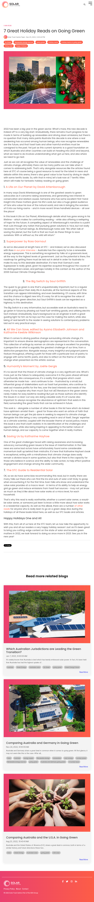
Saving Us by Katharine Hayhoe (28, 436)
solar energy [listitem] (68, 758)
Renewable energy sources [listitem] (16, 762)
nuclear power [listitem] (81, 758)
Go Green (8, 42)
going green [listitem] (57, 667)
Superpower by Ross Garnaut (26, 241)
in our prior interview (24, 250)
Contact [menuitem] (25, 889)
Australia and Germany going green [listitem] (53, 762)
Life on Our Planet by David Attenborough (36, 187)
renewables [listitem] (57, 758)
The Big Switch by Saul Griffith (46, 281)
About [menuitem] (18, 889)
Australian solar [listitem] (34, 667)
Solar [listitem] (9, 758)
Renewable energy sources (24, 42)
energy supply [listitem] (28, 758)
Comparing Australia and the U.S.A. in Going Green (42, 837)
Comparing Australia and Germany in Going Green (42, 743)
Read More (83, 672)
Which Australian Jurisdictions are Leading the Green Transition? (43, 650)
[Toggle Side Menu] (90, 3)
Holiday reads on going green (71, 42)
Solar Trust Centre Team (16, 37)
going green (41, 42)
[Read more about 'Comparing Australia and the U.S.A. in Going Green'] (47, 803)
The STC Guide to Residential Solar (29, 470)
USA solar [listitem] (56, 853)
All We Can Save (18, 329)
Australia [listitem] (10, 667)
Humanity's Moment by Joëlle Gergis (32, 366)
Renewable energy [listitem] (43, 758)
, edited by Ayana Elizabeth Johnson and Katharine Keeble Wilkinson (44, 331)
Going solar (8, 46)
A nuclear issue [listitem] (74, 762)
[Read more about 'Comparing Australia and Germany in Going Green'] (47, 708)
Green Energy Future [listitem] (72, 667)
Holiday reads (53, 42)
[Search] (84, 4)
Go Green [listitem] (46, 667)
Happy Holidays (21, 46)
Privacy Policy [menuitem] (9, 889)
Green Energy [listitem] (21, 667)
